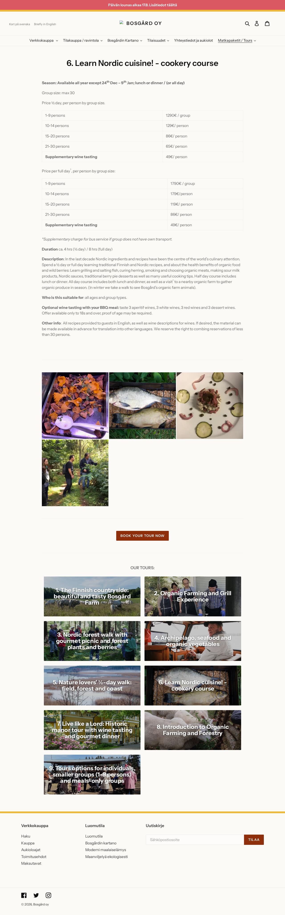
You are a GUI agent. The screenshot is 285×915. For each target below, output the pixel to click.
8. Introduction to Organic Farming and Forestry (193, 730)
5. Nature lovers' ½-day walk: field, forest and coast (92, 685)
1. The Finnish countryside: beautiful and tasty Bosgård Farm (92, 596)
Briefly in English (45, 24)
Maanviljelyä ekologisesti (106, 856)
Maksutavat (31, 863)
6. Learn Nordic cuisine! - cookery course (193, 685)
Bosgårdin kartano (100, 843)
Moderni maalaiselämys (105, 850)
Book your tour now (142, 536)
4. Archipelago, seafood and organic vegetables (192, 641)
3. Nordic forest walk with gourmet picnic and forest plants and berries (92, 641)
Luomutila (94, 836)
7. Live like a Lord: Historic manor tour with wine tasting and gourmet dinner (92, 730)
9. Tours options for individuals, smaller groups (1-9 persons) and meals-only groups (92, 774)
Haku (25, 836)
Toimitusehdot (33, 856)
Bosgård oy (41, 904)
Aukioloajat (30, 850)
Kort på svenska (19, 24)
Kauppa (28, 843)
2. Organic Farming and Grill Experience (192, 596)
